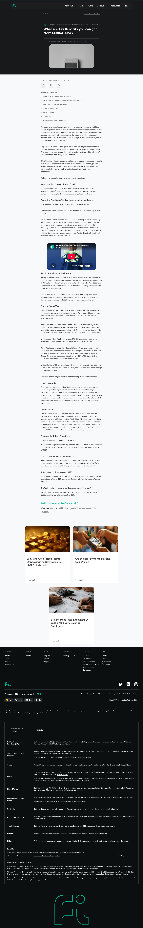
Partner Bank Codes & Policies (128, 694)
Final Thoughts (49, 112)
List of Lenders (62, 774)
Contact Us (9, 665)
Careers (7, 662)
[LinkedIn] (128, 684)
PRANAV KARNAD (67, 41)
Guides (52, 24)
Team (6, 659)
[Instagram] (136, 684)
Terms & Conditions (100, 694)
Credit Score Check (91, 665)
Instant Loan (29, 656)
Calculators (87, 659)
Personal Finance (64, 24)
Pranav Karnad (52, 80)
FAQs (104, 656)
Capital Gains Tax (50, 108)
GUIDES (45, 14)
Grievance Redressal (106, 663)
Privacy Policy (86, 694)
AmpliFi (47, 656)
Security (112, 694)
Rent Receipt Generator (88, 669)
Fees (104, 659)
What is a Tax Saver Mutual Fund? (57, 96)
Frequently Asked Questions (54, 120)
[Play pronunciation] (39, 694)
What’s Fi (8, 656)
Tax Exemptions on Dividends (55, 104)
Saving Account (69, 656)
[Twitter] (120, 684)
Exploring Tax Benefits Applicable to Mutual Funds (63, 100)
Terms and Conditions (42, 856)
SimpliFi (47, 659)
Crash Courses (89, 662)
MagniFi (47, 662)
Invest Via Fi (48, 116)
